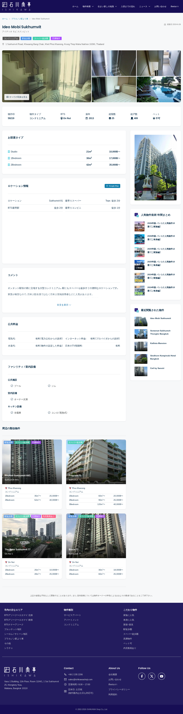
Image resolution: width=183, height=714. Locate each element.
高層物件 (56, 38)
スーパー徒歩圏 (41, 38)
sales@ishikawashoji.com (80, 679)
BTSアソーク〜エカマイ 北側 (18, 615)
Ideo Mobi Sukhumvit (160, 318)
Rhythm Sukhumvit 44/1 (18, 475)
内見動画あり (129, 648)
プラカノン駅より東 (14, 638)
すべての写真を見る (18, 97)
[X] (151, 676)
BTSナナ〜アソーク (13, 624)
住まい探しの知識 (106, 6)
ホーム (75, 6)
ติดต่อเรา (175, 6)
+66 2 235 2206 (75, 674)
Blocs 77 (73, 549)
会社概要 (113, 674)
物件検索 (87, 6)
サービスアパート (72, 615)
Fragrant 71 (75, 475)
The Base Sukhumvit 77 (17, 549)
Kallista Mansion (158, 343)
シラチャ (8, 648)
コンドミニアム (11, 38)
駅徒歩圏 (26, 38)
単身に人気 (128, 620)
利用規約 (113, 694)
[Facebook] (141, 676)
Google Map (114, 186)
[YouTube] (161, 676)
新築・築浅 (128, 624)
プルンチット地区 (12, 629)
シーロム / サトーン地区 (15, 634)
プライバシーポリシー (119, 689)
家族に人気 (128, 615)
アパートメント (71, 620)
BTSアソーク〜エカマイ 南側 (18, 620)
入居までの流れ (128, 6)
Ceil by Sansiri (157, 368)
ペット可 (127, 643)
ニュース (143, 6)
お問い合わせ (160, 6)
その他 (7, 643)
